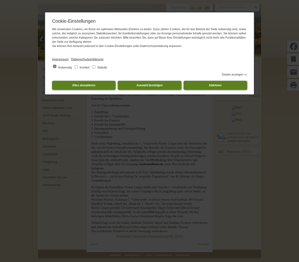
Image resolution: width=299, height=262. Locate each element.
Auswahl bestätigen (149, 85)
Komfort (84, 67)
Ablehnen (215, 85)
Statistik (101, 67)
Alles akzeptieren (83, 85)
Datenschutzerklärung (87, 59)
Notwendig (65, 67)
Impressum (60, 59)
